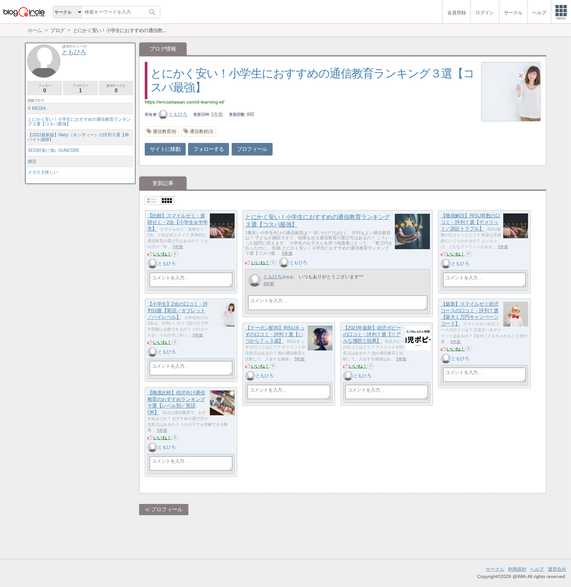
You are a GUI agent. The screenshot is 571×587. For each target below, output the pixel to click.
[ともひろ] (152, 264)
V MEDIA (37, 108)
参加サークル (116, 88)
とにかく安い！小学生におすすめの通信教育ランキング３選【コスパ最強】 (79, 121)
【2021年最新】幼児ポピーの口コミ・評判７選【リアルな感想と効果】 (372, 334)
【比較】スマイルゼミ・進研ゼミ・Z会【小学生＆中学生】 (177, 222)
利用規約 (517, 569)
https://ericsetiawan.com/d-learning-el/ (184, 102)
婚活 (32, 161)
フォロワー (80, 88)
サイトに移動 (165, 149)
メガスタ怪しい (43, 172)
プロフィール (252, 149)
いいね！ (162, 253)
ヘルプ (537, 569)
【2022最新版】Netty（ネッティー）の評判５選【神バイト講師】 (78, 137)
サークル (495, 569)
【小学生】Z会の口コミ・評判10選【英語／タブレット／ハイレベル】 (177, 310)
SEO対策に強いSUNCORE (54, 150)
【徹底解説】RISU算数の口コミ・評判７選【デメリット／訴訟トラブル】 (470, 222)
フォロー (44, 88)
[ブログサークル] (24, 11)
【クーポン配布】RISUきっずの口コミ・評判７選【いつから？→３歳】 (275, 334)
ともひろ (178, 114)
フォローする (208, 149)
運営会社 (557, 569)
